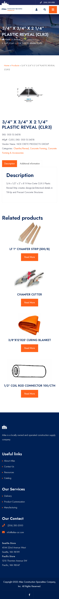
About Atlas (9, 460)
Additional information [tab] (30, 163)
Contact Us (9, 466)
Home (7, 39)
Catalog (7, 478)
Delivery (8, 496)
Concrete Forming (38, 148)
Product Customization (14, 501)
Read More (29, 257)
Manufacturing (10, 507)
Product (17, 39)
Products (15, 65)
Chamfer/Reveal (21, 148)
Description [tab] (9, 163)
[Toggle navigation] (53, 9)
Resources (9, 472)
